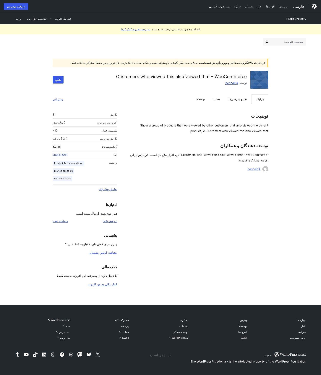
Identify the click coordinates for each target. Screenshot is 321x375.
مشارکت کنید (122, 320)
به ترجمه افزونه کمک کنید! (135, 29)
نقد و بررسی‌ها (237, 99)
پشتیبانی (58, 99)
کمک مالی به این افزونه (102, 284)
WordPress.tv (178, 337)
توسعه (201, 99)
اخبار (303, 326)
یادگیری (184, 320)
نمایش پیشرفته (108, 189)
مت (66, 326)
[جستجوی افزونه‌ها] (266, 42)
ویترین (243, 320)
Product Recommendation (68, 163)
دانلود (58, 79)
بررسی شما (110, 221)
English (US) (60, 154)
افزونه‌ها (242, 332)
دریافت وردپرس (16, 6)
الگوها (244, 337)
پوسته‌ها (243, 326)
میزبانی (302, 332)
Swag (124, 337)
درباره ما (301, 320)
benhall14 (231, 83)
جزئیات (259, 99)
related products (63, 170)
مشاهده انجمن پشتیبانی (102, 252)
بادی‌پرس (63, 337)
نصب (216, 99)
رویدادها (125, 326)
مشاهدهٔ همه (60, 221)
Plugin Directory (296, 18)
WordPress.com (59, 320)
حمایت (124, 332)
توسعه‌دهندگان (180, 332)
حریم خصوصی (298, 337)
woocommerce (62, 178)
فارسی (267, 355)
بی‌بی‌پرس (63, 332)
